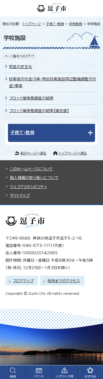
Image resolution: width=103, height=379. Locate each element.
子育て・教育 (55, 23)
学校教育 (75, 23)
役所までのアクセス (64, 281)
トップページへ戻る (73, 153)
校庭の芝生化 (20, 67)
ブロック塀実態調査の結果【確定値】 (39, 111)
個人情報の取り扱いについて (34, 178)
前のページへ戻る (33, 153)
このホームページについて (31, 169)
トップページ (32, 23)
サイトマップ (20, 195)
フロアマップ (23, 281)
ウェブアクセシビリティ (28, 187)
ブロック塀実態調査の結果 (31, 98)
